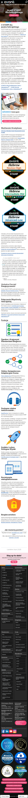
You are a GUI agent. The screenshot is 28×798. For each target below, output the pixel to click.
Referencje (18, 639)
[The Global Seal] (20, 745)
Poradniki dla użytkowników (19, 595)
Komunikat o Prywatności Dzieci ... (14, 791)
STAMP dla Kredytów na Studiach (20, 571)
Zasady (4, 670)
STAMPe (4, 577)
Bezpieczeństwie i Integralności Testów (11, 522)
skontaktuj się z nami (17, 532)
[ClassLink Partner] (7, 758)
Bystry (17, 622)
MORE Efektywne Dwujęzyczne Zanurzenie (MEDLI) (6, 666)
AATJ (17, 671)
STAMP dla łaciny (6, 596)
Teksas (18, 686)
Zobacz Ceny (14, 15)
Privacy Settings (5, 796)
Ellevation (18, 627)
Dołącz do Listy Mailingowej (5, 643)
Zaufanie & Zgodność (20, 647)
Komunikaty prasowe (6, 637)
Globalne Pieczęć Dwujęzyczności (19, 582)
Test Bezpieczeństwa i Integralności (7, 688)
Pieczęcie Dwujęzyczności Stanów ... (19, 578)
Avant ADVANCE (5, 659)
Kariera (17, 642)
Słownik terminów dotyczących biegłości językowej (20, 603)
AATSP (17, 661)
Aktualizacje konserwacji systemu (20, 617)
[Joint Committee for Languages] (7, 771)
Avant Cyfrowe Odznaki (19, 574)
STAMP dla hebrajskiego (5, 593)
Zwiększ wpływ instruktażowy (11, 121)
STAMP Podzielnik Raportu (6, 622)
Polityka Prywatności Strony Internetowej (6, 673)
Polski (22, 796)
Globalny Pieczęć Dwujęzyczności (10, 290)
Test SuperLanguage (7, 601)
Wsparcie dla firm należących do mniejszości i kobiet (6, 684)
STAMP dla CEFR (5, 580)
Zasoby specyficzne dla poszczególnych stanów (20, 678)
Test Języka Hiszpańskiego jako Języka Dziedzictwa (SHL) (6, 606)
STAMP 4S (4, 572)
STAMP (7, 4)
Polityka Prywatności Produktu (6, 694)
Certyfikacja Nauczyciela (18, 586)
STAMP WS (4, 575)
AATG (17, 658)
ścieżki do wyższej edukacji (8, 249)
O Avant (17, 634)
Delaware (18, 681)
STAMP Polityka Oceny (7, 675)
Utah (17, 689)
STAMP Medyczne (6, 587)
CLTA (17, 666)
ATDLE (17, 663)
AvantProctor (4, 413)
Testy (2, 4)
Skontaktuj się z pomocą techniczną (20, 723)
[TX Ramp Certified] (20, 758)
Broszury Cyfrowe (19, 611)
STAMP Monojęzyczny (7, 585)
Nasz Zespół (18, 637)
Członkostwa (18, 674)
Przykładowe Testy (20, 591)
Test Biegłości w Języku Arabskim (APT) (7, 610)
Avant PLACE (5, 599)
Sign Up (14, 562)
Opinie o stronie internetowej (19, 650)
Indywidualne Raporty (7, 652)
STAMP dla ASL (5, 590)
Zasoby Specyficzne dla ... (20, 608)
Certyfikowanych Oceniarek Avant (10, 457)
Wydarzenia (18, 613)
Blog (3, 634)
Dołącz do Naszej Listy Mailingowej (12, 735)
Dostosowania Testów (7, 691)
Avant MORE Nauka (6, 662)
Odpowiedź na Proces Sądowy (7, 646)
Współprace (18, 656)
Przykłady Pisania (19, 597)
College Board (19, 668)
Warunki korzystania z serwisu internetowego (14, 782)
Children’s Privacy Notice (6, 698)
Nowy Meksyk (19, 684)
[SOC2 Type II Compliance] (7, 745)
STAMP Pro (4, 582)
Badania (4, 654)
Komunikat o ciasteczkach (14, 785)
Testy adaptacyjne (6, 376)
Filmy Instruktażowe (20, 600)
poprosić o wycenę (14, 537)
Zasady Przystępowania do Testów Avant (6, 679)
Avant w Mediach (6, 639)
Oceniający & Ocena (20, 644)
